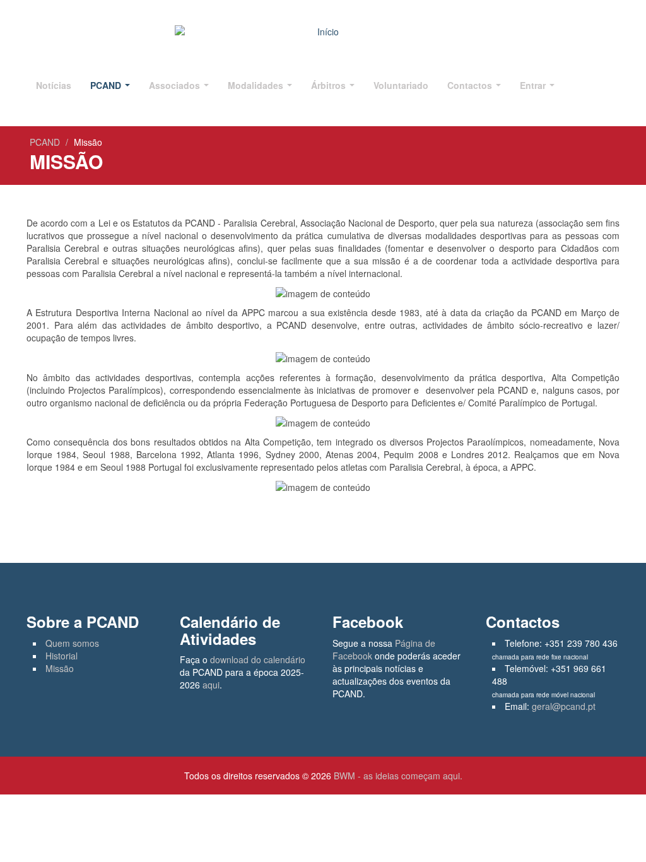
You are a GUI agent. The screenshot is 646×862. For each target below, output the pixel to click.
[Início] (323, 31)
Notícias (53, 85)
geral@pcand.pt (564, 706)
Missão (59, 668)
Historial (61, 655)
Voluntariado (400, 85)
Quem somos (72, 643)
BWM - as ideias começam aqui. (398, 775)
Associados (176, 85)
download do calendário (257, 659)
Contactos (471, 85)
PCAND (107, 85)
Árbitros (329, 85)
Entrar (534, 85)
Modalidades (257, 85)
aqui (211, 684)
